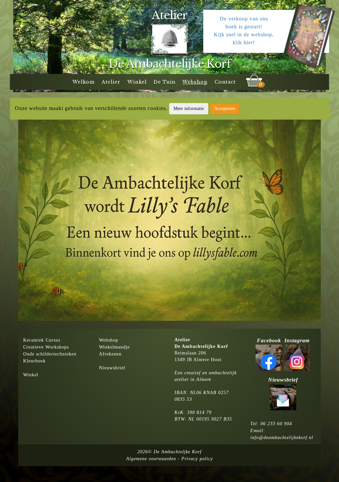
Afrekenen (110, 354)
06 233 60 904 (276, 423)
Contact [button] (225, 82)
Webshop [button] (195, 82)
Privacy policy (197, 458)
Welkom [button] (84, 82)
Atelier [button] (111, 82)
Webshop (108, 340)
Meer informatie (188, 108)
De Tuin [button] (164, 82)
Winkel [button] (137, 82)
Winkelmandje (114, 347)
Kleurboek (34, 360)
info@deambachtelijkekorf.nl (281, 437)
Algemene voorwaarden (151, 458)
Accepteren (224, 108)
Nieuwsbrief (112, 367)
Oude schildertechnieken (49, 354)
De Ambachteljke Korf (178, 451)
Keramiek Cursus (41, 340)
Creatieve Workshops (46, 347)
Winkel (30, 374)
